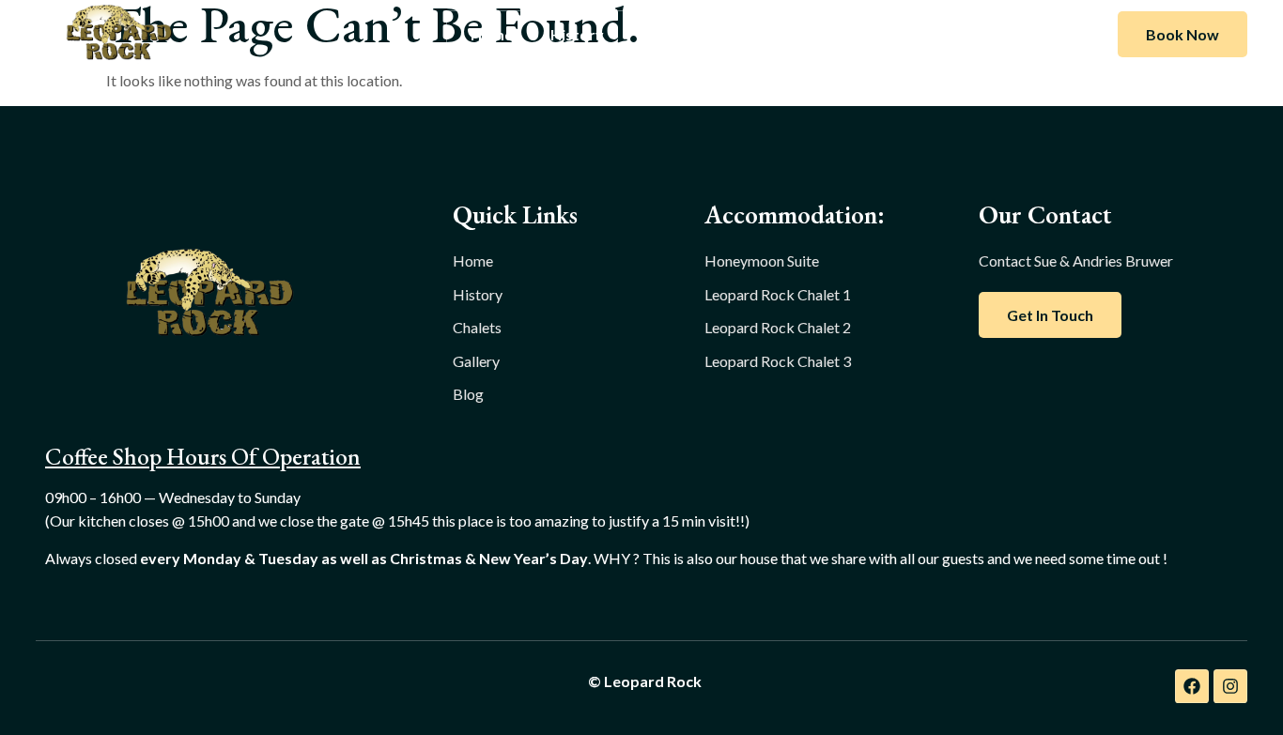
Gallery (758, 34)
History (577, 34)
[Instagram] (1230, 686)
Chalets (668, 34)
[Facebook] (1192, 686)
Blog (837, 34)
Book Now (1182, 34)
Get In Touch (1050, 315)
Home (492, 34)
